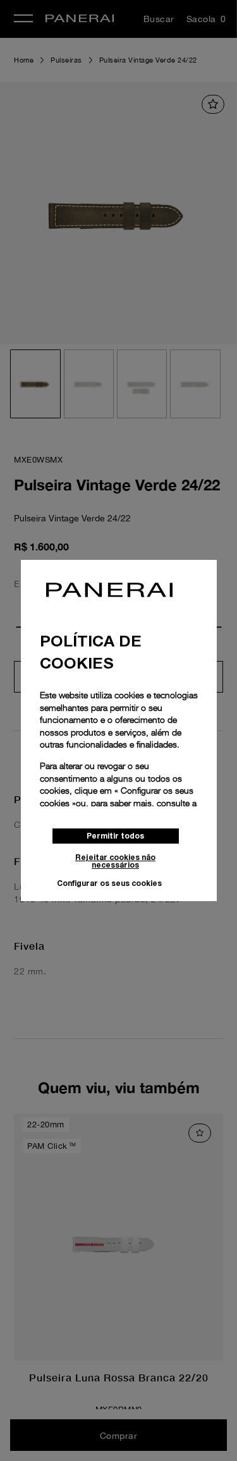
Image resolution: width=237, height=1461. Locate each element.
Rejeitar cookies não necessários (115, 861)
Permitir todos (115, 835)
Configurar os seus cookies (109, 883)
